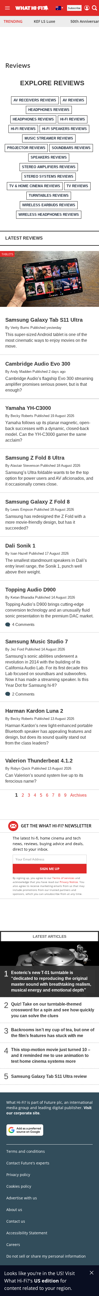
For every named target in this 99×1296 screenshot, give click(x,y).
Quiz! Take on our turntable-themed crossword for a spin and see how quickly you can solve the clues (52, 1010)
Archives (78, 795)
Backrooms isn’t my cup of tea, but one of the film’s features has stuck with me (52, 1032)
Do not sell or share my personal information (46, 1256)
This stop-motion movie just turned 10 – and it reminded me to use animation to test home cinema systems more (50, 1055)
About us (14, 1209)
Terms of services (63, 878)
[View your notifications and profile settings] (46, 8)
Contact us (15, 1221)
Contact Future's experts (27, 1162)
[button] (94, 8)
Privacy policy (18, 1174)
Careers (13, 1244)
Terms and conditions (25, 1151)
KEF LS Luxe (44, 21)
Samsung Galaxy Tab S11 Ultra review (49, 1076)
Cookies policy (18, 1186)
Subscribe (74, 8)
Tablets (7, 254)
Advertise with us (21, 1197)
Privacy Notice (69, 882)
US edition (46, 1280)
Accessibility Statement (26, 1232)
